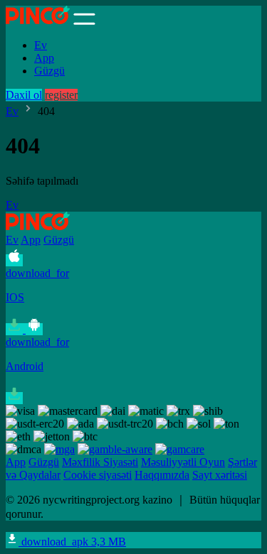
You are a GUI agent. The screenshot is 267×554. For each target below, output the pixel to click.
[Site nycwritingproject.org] (38, 21)
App (44, 58)
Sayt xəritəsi (219, 475)
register (61, 95)
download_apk (72, 542)
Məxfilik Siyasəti (100, 462)
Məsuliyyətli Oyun (183, 462)
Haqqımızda (162, 475)
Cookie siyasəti (97, 475)
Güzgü (49, 71)
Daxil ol (24, 95)
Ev (40, 45)
